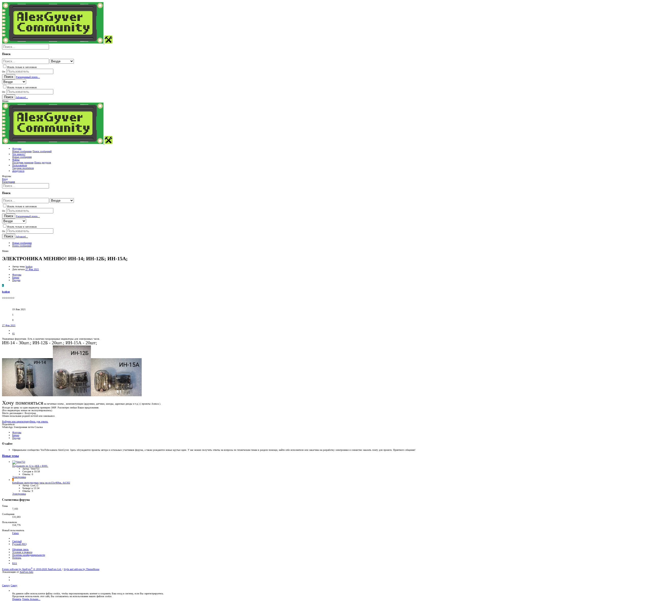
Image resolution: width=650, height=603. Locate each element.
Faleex (15, 533)
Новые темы (10, 456)
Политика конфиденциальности (28, 555)
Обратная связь (20, 549)
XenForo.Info (26, 572)
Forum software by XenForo (32, 569)
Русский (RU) (19, 544)
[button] (5, 101)
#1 (13, 333)
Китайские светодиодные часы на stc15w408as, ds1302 (41, 482)
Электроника (19, 477)
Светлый (17, 541)
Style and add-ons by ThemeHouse (81, 569)
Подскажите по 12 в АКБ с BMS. (30, 465)
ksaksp (29, 266)
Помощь (16, 557)
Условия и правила (22, 552)
